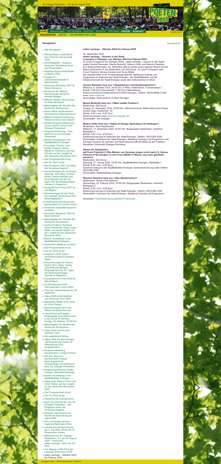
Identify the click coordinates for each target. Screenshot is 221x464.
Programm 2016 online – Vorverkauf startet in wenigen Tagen (59, 257)
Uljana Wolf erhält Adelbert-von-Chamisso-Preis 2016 (58, 297)
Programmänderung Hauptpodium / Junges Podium (60, 351)
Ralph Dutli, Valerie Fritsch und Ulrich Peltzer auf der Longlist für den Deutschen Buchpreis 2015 (60, 385)
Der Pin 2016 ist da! (54, 251)
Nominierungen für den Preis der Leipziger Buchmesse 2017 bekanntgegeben (60, 196)
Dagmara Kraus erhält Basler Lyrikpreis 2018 (59, 72)
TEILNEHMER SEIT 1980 (83, 34)
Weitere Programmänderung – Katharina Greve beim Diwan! (60, 118)
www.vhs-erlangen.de (118, 116)
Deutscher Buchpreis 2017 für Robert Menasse (59, 86)
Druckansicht (173, 43)
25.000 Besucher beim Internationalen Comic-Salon (59, 285)
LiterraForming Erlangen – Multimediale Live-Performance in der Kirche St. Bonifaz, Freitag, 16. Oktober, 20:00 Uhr (60, 317)
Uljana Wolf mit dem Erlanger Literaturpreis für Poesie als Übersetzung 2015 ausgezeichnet (59, 343)
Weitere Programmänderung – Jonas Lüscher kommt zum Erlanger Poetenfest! (60, 125)
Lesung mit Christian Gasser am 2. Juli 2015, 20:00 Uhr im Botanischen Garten (59, 430)
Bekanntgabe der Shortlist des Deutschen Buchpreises (59, 106)
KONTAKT (138, 31)
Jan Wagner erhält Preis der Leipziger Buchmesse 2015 (58, 450)
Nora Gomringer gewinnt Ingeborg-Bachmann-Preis (58, 422)
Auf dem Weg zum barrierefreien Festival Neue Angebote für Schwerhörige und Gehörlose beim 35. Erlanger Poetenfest (59, 361)
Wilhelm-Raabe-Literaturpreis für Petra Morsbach (59, 101)
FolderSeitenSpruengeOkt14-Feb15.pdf (114, 198)
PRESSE (125, 31)
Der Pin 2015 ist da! (54, 395)
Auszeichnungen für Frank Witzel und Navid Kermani (58, 309)
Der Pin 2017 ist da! (54, 162)
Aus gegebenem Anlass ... (57, 336)
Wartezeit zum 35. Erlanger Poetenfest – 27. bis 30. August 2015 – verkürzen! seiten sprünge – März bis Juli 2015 (60, 440)
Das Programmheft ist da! (57, 159)
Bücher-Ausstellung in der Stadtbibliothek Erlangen (57, 141)
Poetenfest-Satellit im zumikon (59, 244)
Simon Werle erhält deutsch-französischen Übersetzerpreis (60, 112)
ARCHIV (62, 34)
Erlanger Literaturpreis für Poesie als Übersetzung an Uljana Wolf (58, 415)
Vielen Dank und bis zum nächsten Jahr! (57, 331)
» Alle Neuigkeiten (52, 49)
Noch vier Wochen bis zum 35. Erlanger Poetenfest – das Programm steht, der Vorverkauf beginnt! (60, 406)
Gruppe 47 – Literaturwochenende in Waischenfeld (56, 79)
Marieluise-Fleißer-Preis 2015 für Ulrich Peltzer (59, 303)
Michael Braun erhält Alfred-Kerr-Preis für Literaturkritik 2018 (58, 57)
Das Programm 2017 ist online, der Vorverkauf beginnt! (60, 166)
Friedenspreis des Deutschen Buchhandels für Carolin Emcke (60, 203)
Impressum (176, 32)
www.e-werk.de (97, 95)
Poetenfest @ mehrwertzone (59, 398)
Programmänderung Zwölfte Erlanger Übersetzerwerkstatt (59, 371)
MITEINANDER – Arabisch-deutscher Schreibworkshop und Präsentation (58, 65)
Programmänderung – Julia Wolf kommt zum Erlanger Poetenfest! (58, 134)
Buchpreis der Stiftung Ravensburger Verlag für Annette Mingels (57, 94)
